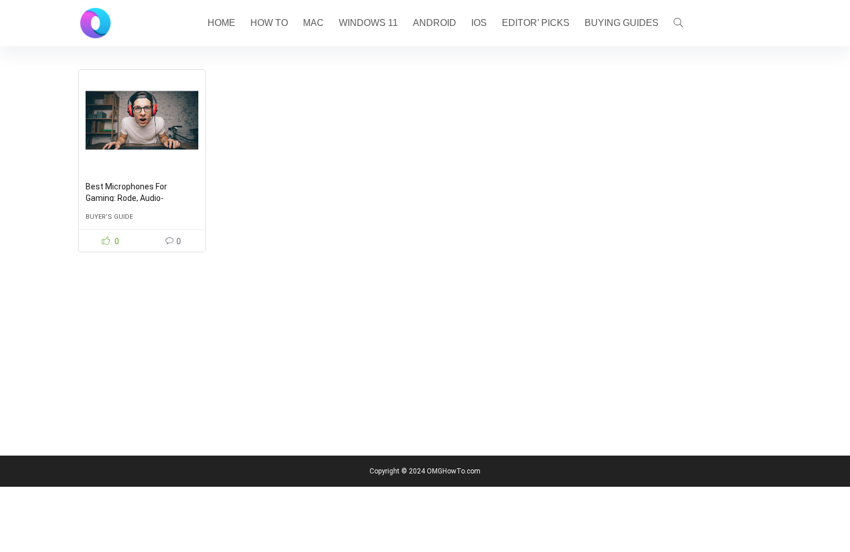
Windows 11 (368, 23)
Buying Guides (622, 23)
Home (221, 23)
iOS (479, 23)
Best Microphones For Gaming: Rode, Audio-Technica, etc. (126, 198)
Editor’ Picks (536, 23)
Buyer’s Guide (109, 217)
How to (269, 23)
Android (434, 23)
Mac (313, 23)
